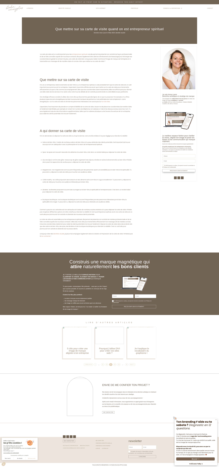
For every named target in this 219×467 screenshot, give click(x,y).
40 (126, 364)
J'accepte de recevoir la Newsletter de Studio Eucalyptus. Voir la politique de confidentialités (140, 452)
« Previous (88, 364)
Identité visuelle (120, 32)
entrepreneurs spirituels (79, 54)
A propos (30, 8)
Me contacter (100, 440)
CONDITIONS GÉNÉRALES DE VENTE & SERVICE (74, 448)
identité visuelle (64, 8)
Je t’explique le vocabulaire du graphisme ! (141, 342)
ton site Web (106, 102)
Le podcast (105, 448)
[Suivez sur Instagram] (178, 177)
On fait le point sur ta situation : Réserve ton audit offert (109, 2)
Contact (210, 8)
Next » (132, 364)
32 (102, 364)
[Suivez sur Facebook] (175, 177)
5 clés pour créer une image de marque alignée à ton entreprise (77, 342)
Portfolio (134, 8)
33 (106, 364)
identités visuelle (58, 234)
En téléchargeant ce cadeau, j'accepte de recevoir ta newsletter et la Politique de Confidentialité (178, 166)
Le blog (98, 448)
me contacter (46, 236)
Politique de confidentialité (70, 445)
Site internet (101, 8)
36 (119, 364)
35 (114, 364)
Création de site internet (103, 445)
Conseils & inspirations (171, 8)
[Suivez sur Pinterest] (182, 177)
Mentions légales (84, 445)
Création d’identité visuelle (104, 443)
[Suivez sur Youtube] (74, 436)
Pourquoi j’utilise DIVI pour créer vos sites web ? (109, 342)
